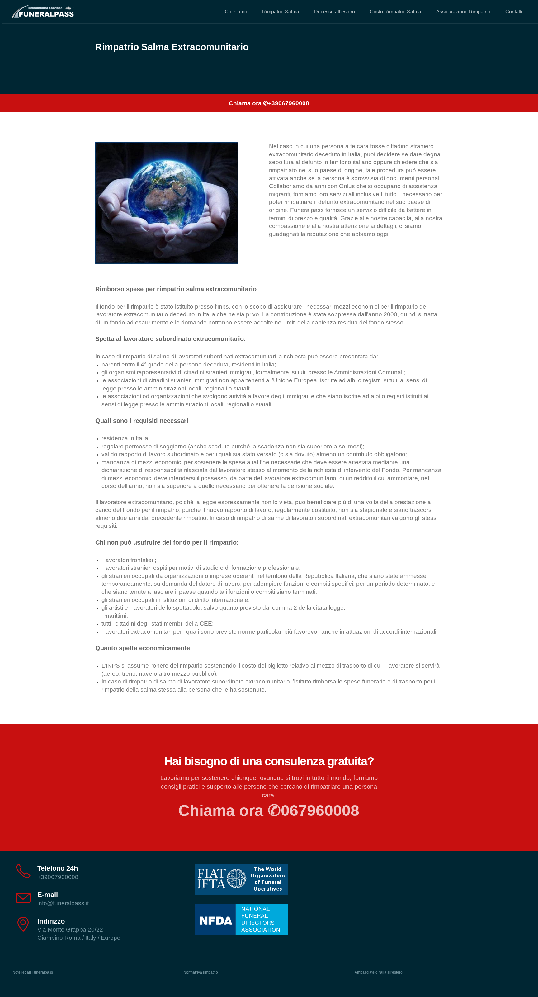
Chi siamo (236, 11)
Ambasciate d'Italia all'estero (379, 972)
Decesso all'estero (334, 11)
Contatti (513, 11)
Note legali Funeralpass (32, 972)
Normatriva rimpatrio (200, 972)
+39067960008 (57, 877)
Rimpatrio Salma (280, 11)
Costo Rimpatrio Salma (395, 11)
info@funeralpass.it (63, 903)
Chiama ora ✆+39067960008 (269, 103)
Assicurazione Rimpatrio (463, 11)
